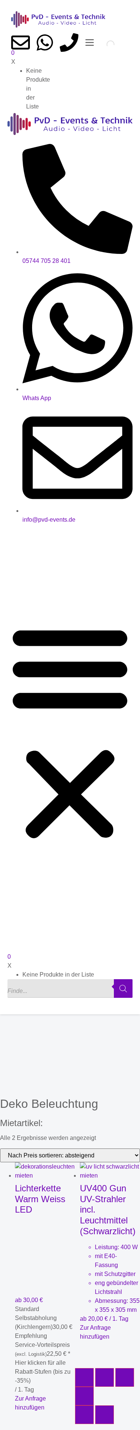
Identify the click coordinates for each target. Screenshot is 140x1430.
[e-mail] (20, 42)
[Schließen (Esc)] (84, 1396)
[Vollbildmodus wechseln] (104, 1377)
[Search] (104, 44)
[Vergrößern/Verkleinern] (84, 1377)
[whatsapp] (44, 42)
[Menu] (89, 42)
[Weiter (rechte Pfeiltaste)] (104, 1414)
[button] (70, 731)
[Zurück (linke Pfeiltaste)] (84, 1414)
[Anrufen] (69, 42)
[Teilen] (124, 1377)
